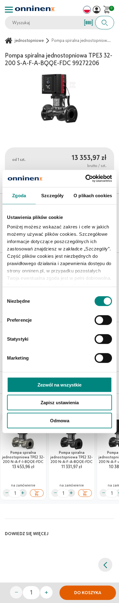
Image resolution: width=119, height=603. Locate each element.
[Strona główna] (9, 40)
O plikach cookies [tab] (93, 195)
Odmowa (59, 420)
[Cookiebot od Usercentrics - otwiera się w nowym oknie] (85, 179)
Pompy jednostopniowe (22, 40)
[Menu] (9, 10)
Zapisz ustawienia (60, 402)
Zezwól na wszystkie (59, 384)
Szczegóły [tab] (52, 195)
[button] (96, 9)
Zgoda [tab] (19, 195)
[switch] (103, 320)
